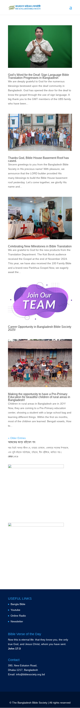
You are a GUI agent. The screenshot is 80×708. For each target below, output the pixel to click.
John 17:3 (14, 648)
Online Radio (18, 615)
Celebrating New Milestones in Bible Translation (40, 246)
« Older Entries (17, 438)
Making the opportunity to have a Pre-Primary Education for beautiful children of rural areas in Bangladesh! (39, 397)
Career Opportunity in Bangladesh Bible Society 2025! (39, 328)
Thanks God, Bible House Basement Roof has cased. (38, 159)
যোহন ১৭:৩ (13, 456)
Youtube (15, 609)
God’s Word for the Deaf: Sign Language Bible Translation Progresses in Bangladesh (38, 76)
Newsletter (17, 621)
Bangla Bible (18, 604)
